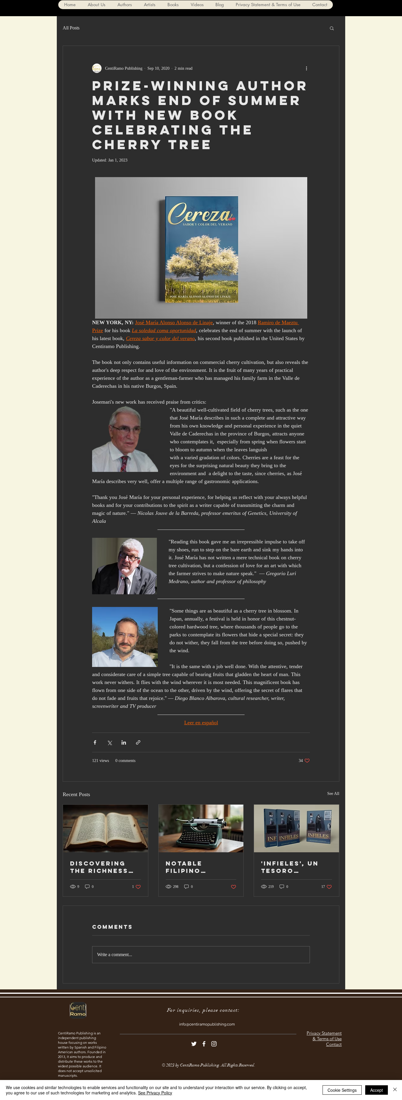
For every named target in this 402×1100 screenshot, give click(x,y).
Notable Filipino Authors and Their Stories (196, 867)
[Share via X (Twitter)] (109, 742)
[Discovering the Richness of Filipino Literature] (105, 828)
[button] (124, 4)
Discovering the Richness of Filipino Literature (99, 867)
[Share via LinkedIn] (124, 742)
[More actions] (306, 68)
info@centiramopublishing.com (207, 1024)
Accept (376, 1090)
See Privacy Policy (155, 1093)
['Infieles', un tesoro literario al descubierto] (296, 828)
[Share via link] (138, 742)
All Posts (71, 27)
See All (333, 793)
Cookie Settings (342, 1090)
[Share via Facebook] (95, 742)
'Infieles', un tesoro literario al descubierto (290, 867)
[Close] (394, 1090)
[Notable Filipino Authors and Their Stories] (201, 828)
